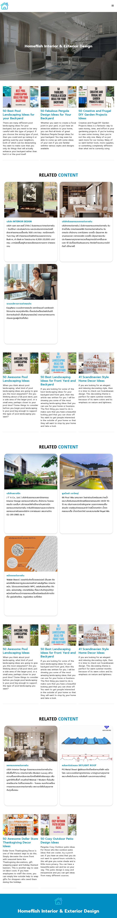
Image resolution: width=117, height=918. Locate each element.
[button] (112, 5)
